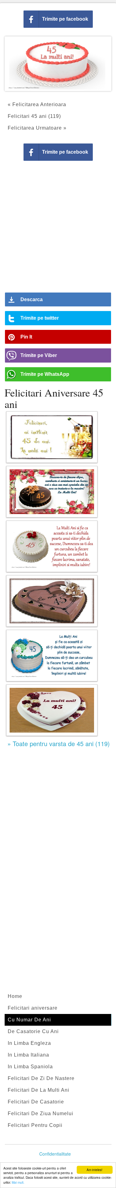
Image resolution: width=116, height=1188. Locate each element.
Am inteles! (94, 1169)
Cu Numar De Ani (29, 1019)
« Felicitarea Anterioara (37, 104)
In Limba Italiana (28, 1054)
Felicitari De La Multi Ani (38, 1090)
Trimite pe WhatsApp (44, 374)
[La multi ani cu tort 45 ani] (52, 601)
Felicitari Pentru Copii (35, 1125)
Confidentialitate (55, 1154)
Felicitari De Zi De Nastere (41, 1078)
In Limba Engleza (29, 1043)
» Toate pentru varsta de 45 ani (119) (58, 743)
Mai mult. (18, 1182)
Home (15, 996)
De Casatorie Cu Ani (33, 1031)
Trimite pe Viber (38, 355)
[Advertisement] (58, 229)
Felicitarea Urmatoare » (37, 128)
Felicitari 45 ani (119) (34, 116)
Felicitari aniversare (33, 1008)
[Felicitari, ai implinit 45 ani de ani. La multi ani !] (52, 437)
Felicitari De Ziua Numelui (40, 1113)
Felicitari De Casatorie (36, 1101)
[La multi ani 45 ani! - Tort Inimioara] (52, 710)
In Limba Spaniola (30, 1066)
